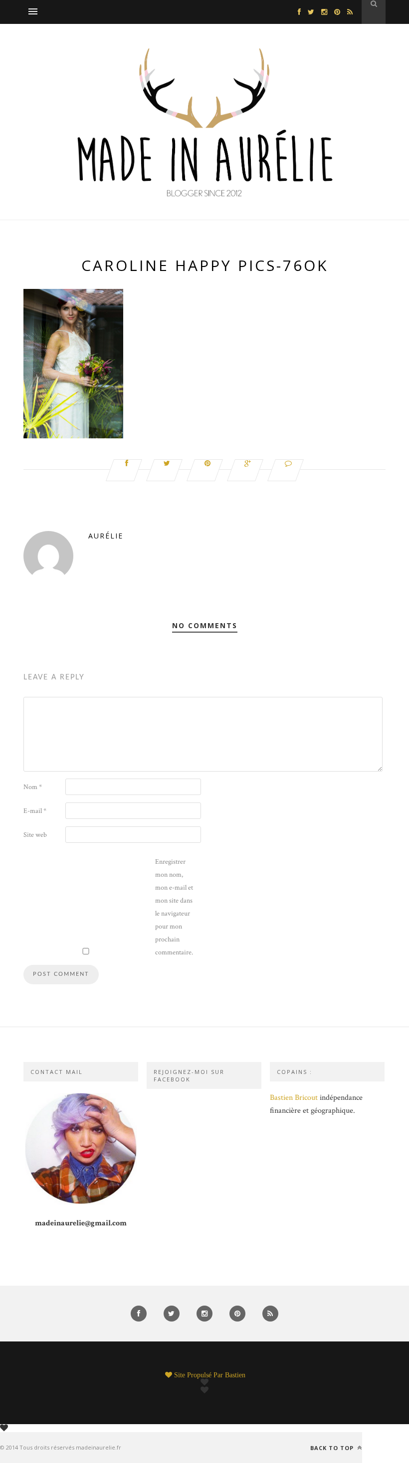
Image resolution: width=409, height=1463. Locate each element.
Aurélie (105, 535)
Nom (32, 787)
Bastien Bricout (294, 1097)
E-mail (34, 810)
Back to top (333, 1447)
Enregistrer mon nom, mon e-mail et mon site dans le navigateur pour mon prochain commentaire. (174, 907)
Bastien (235, 1374)
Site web (35, 834)
